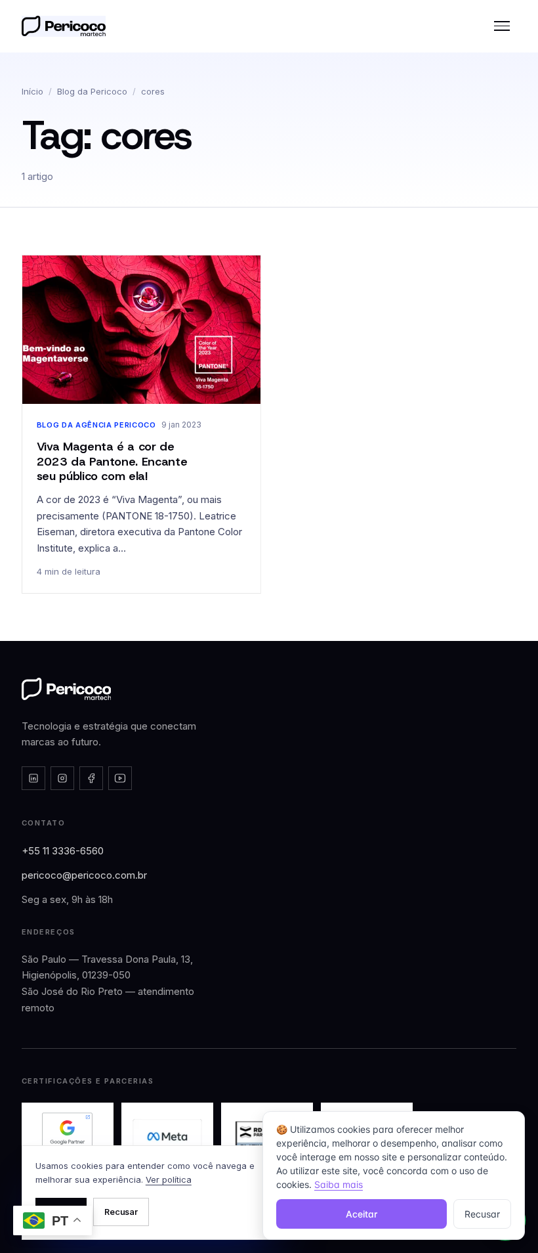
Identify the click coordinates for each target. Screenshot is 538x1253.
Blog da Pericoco (92, 91)
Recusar (121, 1211)
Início (32, 91)
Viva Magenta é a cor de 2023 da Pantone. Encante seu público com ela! (112, 461)
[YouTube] (120, 778)
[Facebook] (91, 778)
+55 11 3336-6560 (63, 851)
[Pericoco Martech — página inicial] (67, 689)
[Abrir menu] (501, 26)
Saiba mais (338, 1184)
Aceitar (361, 1214)
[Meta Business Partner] (167, 1137)
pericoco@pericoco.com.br (84, 875)
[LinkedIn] (33, 778)
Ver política (169, 1179)
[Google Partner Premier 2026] (68, 1137)
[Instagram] (62, 778)
